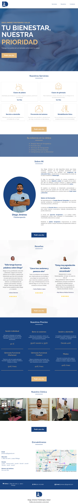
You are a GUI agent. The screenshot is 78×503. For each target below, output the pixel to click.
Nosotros (63, 4)
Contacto (72, 4)
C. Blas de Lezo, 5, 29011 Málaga (11, 458)
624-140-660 (5, 470)
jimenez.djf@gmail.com (8, 453)
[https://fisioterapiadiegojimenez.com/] (5, 4)
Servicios (54, 4)
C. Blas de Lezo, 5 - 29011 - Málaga (14, 484)
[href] (56, 461)
